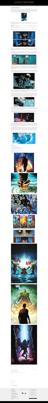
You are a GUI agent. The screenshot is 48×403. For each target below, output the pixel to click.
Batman (15, 365)
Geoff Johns (27, 365)
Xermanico (34, 365)
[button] (33, 398)
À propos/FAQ (23, 389)
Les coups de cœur (13, 391)
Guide (20, 5)
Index (22, 5)
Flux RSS (27, 389)
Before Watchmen (15, 396)
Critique (17, 365)
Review (18, 365)
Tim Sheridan (32, 365)
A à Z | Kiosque (17, 5)
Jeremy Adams (29, 365)
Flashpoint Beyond (24, 365)
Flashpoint (22, 365)
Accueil (21, 389)
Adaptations (25, 5)
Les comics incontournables (13, 390)
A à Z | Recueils (12, 5)
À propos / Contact (32, 5)
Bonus (28, 5)
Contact (25, 389)
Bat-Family (14, 365)
